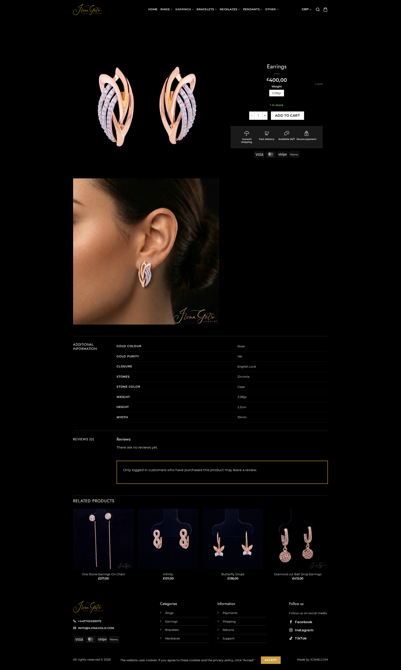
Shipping (229, 621)
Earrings (183, 9)
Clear (319, 84)
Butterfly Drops (232, 574)
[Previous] (73, 548)
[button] (318, 9)
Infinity (168, 574)
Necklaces (228, 9)
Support (229, 638)
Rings (165, 9)
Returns (228, 630)
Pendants (251, 9)
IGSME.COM (319, 659)
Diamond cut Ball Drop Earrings (297, 574)
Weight (277, 86)
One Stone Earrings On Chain (103, 574)
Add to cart (287, 116)
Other (270, 9)
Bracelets (205, 9)
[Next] (328, 548)
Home (152, 9)
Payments (230, 613)
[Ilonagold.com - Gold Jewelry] (107, 9)
